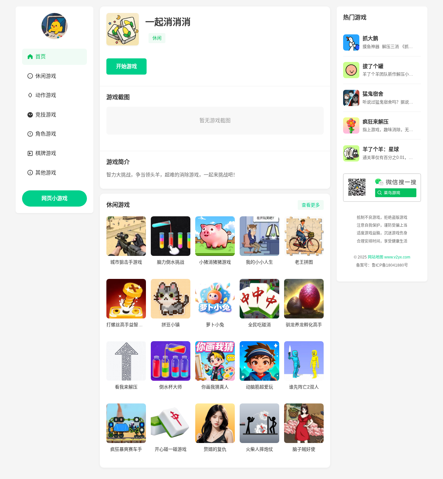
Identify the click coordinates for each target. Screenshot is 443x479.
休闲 (157, 38)
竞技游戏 (45, 114)
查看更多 (311, 205)
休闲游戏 (45, 76)
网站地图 (375, 257)
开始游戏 (126, 66)
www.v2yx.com (397, 257)
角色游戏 (45, 134)
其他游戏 (45, 172)
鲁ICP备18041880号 (390, 265)
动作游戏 (45, 95)
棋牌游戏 (45, 153)
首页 (40, 56)
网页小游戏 (54, 198)
